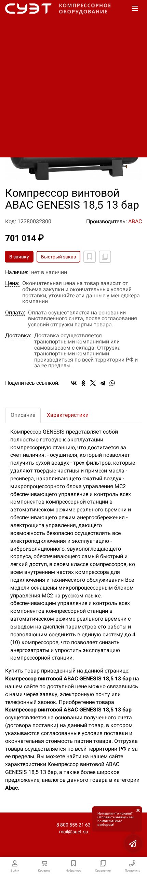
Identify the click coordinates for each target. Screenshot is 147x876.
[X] (93, 383)
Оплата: (15, 313)
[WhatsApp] (112, 383)
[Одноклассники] (83, 383)
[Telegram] (102, 383)
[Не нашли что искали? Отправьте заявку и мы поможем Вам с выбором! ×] (133, 843)
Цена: (12, 283)
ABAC (135, 221)
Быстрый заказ (58, 256)
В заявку (19, 256)
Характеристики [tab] (68, 415)
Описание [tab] (23, 415)
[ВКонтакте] (74, 383)
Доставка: (18, 336)
